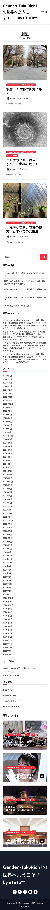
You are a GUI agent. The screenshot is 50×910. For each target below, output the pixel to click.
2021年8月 (7, 570)
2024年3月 (7, 464)
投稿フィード (11, 695)
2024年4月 (7, 460)
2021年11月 (7, 559)
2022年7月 (7, 531)
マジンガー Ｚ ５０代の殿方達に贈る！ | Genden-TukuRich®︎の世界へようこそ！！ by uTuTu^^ (24, 348)
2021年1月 (7, 594)
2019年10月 (8, 647)
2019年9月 (7, 651)
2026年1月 (7, 393)
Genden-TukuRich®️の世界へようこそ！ (21, 85)
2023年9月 (7, 485)
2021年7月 (7, 573)
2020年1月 (7, 637)
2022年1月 (7, 552)
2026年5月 (7, 379)
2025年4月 (7, 421)
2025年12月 (8, 397)
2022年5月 (7, 538)
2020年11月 (8, 601)
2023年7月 (7, 492)
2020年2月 (7, 633)
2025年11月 (8, 400)
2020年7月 (7, 616)
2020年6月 (7, 619)
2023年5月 (7, 496)
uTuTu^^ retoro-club (11, 675)
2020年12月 (8, 598)
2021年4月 (7, 584)
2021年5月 (7, 580)
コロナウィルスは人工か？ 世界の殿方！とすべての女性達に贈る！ (24, 164)
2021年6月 (7, 577)
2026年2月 (7, 390)
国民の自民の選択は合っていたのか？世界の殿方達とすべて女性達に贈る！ (25, 282)
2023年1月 (7, 510)
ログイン (9, 690)
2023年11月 (8, 478)
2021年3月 (7, 587)
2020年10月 (8, 605)
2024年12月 (8, 436)
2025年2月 (7, 428)
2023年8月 (7, 489)
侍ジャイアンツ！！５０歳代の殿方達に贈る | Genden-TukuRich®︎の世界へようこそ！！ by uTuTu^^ (25, 325)
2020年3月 (7, 630)
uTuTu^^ (13, 98)
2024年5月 (7, 457)
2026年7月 (7, 376)
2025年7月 (7, 414)
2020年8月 (7, 612)
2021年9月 (7, 566)
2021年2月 (7, 591)
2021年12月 (8, 555)
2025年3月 (7, 425)
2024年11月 (8, 439)
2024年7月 (7, 450)
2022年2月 (7, 548)
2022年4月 (7, 541)
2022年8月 (7, 527)
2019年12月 (8, 640)
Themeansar (24, 906)
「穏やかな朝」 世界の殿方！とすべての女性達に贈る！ (24, 231)
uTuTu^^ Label (12, 156)
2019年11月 (7, 644)
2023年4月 (7, 499)
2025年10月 (8, 404)
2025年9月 (7, 407)
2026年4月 (7, 383)
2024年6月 (7, 453)
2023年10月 (8, 481)
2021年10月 (8, 563)
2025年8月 (7, 411)
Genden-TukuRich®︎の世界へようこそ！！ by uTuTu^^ (20, 12)
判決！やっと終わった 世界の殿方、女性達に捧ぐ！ (25, 290)
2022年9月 (7, 524)
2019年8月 (7, 654)
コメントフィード (12, 701)
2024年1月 (7, 471)
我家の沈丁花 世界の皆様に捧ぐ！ (18, 305)
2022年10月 (8, 520)
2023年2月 (7, 506)
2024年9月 (7, 443)
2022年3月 (7, 545)
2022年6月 (7, 534)
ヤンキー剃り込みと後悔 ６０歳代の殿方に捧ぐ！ (24, 274)
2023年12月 (8, 474)
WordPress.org (12, 706)
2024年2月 (7, 467)
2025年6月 (7, 418)
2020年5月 (7, 623)
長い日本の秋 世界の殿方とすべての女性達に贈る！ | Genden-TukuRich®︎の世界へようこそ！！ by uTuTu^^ (25, 337)
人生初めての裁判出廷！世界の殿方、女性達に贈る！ (25, 298)
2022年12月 (8, 513)
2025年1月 (7, 432)
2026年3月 (7, 386)
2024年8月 (7, 446)
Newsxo (37, 903)
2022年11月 (8, 517)
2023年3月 (7, 503)
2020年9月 (7, 608)
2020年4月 (7, 626)
